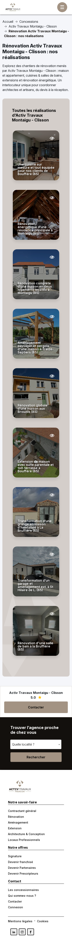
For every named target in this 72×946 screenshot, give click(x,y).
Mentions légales (20, 921)
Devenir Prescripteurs (23, 873)
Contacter (36, 707)
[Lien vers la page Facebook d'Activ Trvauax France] (30, 931)
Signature (15, 856)
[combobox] (35, 744)
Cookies (42, 921)
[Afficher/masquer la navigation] (62, 7)
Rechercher (36, 757)
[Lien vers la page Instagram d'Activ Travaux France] (22, 931)
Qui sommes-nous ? (22, 895)
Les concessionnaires (23, 890)
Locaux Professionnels (24, 839)
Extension (15, 828)
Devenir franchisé (20, 862)
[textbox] (24, 744)
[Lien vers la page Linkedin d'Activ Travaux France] (13, 931)
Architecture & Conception (26, 834)
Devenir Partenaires (22, 867)
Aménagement (18, 822)
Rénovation (16, 816)
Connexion (15, 907)
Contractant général (22, 811)
